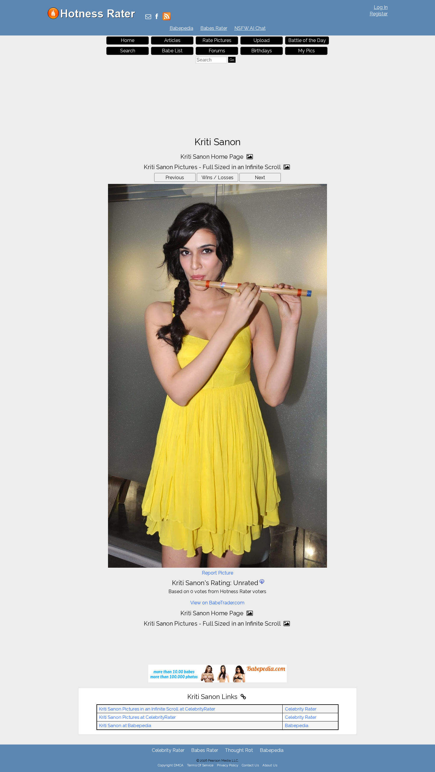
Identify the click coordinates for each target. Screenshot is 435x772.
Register (379, 14)
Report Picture (217, 573)
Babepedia (181, 28)
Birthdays (261, 51)
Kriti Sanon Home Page (213, 156)
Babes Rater (213, 28)
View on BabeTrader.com (217, 603)
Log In (381, 7)
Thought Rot (239, 750)
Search (127, 51)
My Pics (306, 51)
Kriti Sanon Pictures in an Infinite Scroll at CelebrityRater (157, 709)
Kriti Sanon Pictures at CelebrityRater (137, 717)
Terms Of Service (200, 765)
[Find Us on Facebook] (157, 17)
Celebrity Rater (300, 709)
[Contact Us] (148, 17)
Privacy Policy (227, 765)
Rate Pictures (216, 40)
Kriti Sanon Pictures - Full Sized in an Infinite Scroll (213, 167)
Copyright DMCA (170, 765)
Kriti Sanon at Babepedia (125, 725)
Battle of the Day (307, 40)
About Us (269, 765)
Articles (172, 40)
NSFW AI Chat (250, 28)
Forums (217, 51)
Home (127, 40)
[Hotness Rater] (93, 17)
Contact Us (250, 765)
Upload (262, 40)
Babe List (172, 51)
